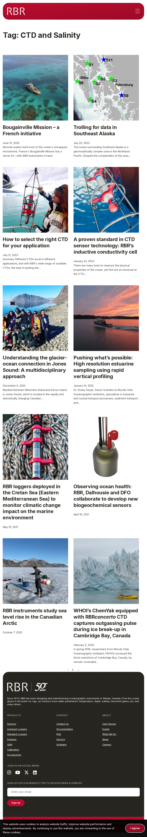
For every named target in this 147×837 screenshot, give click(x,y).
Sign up (15, 802)
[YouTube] (17, 772)
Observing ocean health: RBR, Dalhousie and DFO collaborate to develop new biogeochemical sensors (106, 495)
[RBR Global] (16, 11)
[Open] (137, 11)
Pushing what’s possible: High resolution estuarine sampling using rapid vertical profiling (104, 367)
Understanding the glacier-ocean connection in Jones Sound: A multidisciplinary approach (35, 367)
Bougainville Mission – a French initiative (31, 130)
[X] (26, 772)
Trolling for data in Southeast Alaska (95, 130)
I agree (135, 828)
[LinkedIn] (35, 772)
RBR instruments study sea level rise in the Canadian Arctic (35, 616)
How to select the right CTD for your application (35, 242)
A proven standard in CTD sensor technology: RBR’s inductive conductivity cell (105, 245)
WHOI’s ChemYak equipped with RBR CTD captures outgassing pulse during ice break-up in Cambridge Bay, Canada (106, 623)
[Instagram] (9, 772)
